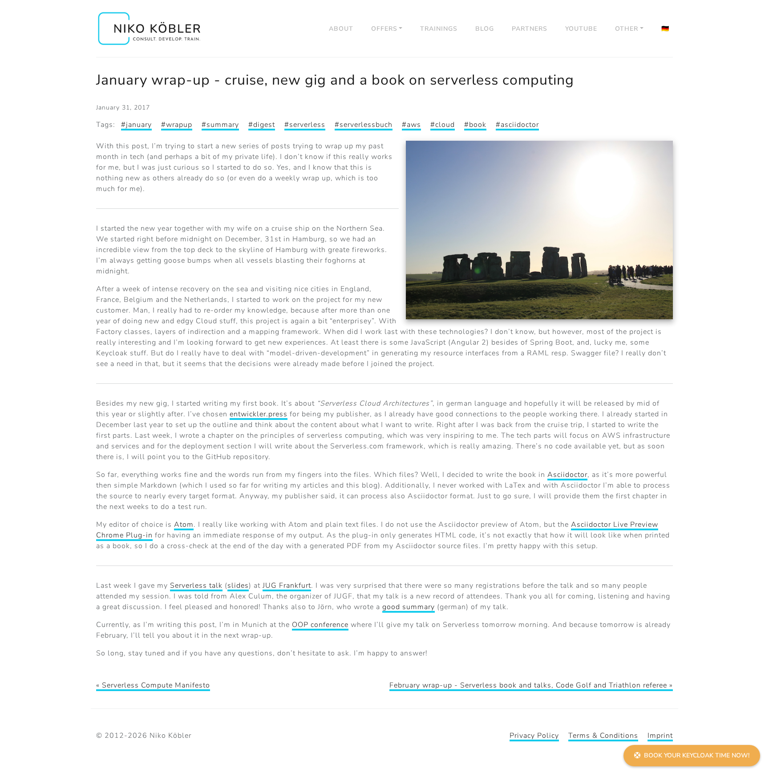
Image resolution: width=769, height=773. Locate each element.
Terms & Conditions (603, 735)
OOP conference (320, 625)
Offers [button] (384, 28)
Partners (529, 28)
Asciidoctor (567, 475)
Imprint (660, 735)
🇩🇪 (665, 28)
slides (238, 585)
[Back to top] (751, 731)
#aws (411, 125)
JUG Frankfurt (287, 585)
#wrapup (176, 125)
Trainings (438, 28)
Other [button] (626, 28)
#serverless (304, 125)
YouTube (581, 28)
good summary (408, 607)
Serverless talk (196, 585)
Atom (184, 524)
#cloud (442, 125)
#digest (261, 125)
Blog (484, 28)
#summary (220, 125)
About (341, 28)
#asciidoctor (517, 125)
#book (475, 125)
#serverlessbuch (364, 125)
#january (136, 125)
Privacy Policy (534, 735)
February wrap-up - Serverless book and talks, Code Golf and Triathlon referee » (531, 685)
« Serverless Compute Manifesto (153, 685)
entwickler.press (258, 414)
